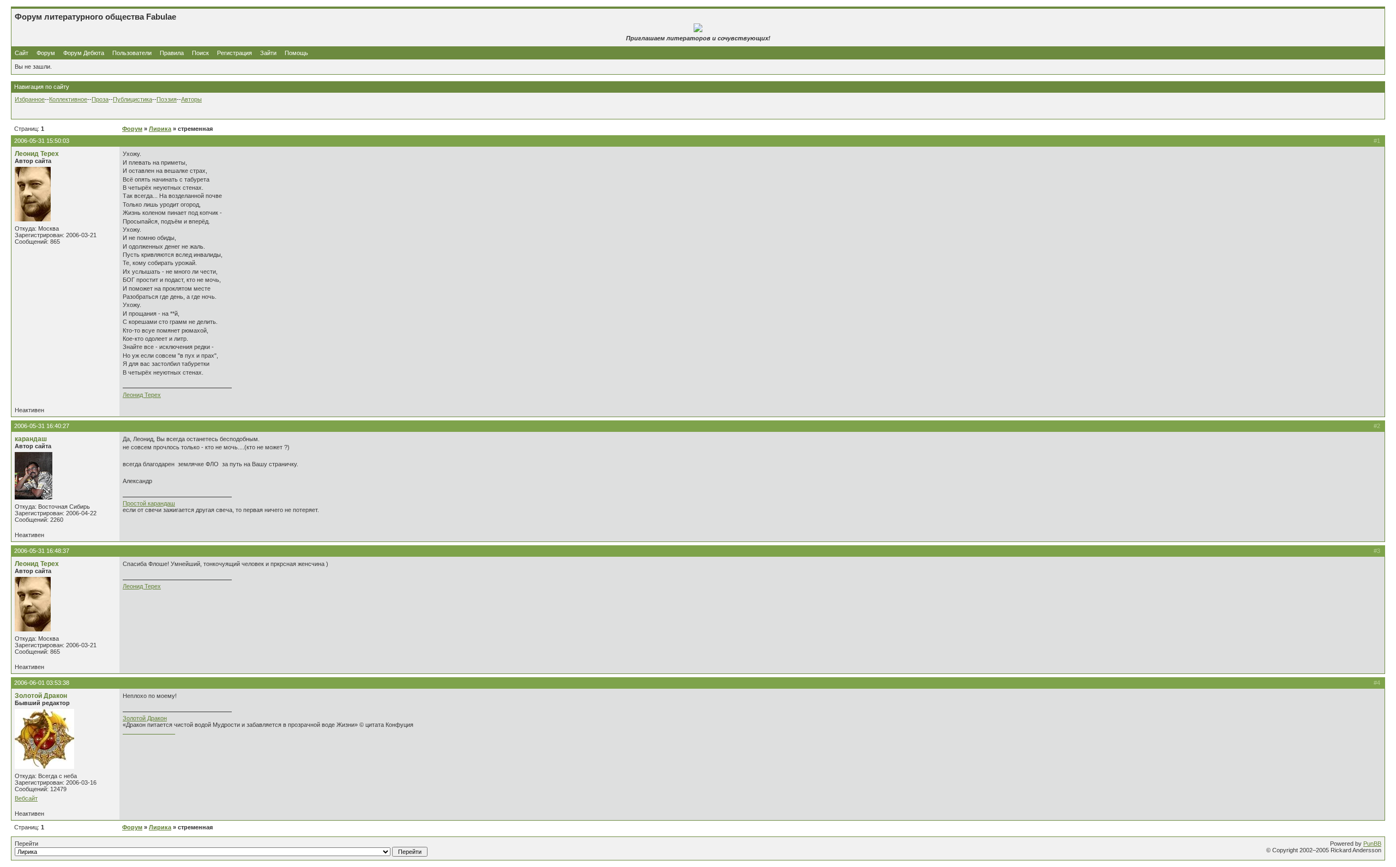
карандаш (31, 439)
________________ (149, 731)
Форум (46, 53)
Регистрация (234, 53)
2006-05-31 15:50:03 (41, 140)
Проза (100, 99)
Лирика (160, 128)
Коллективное (68, 99)
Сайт (22, 53)
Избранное (30, 99)
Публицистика (132, 99)
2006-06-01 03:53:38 (41, 682)
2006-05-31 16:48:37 (41, 550)
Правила (172, 53)
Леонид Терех (37, 154)
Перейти (26, 843)
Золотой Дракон (41, 696)
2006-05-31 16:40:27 (41, 426)
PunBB (1372, 843)
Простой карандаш (149, 503)
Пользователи (132, 53)
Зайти (268, 53)
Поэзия (167, 99)
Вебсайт (26, 798)
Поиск (200, 53)
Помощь (296, 53)
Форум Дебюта (84, 53)
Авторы (191, 99)
